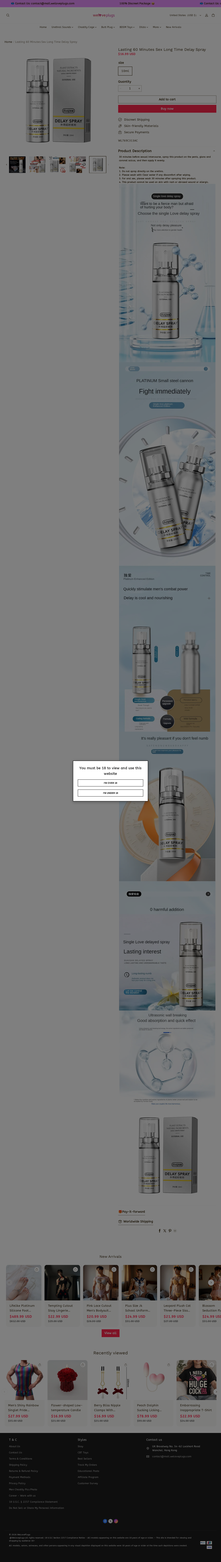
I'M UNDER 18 (110, 793)
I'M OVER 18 (110, 783)
